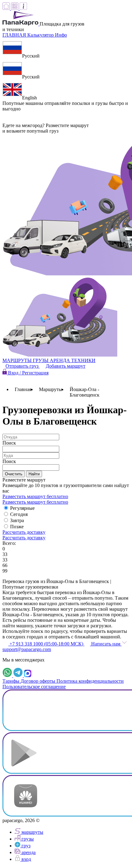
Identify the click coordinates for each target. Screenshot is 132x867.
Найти (34, 474)
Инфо (61, 35)
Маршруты (50, 389)
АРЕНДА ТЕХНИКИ (72, 360)
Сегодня (19, 514)
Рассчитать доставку (23, 532)
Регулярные (22, 508)
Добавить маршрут (65, 366)
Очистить (13, 474)
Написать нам (106, 643)
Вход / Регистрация (28, 372)
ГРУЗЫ (41, 360)
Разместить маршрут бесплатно (35, 496)
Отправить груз (23, 366)
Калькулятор (41, 35)
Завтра (17, 520)
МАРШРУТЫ (17, 360)
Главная (23, 389)
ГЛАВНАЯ (14, 35)
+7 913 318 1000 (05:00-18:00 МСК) (46, 643)
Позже (17, 526)
